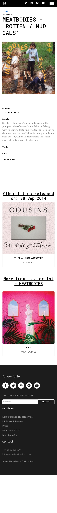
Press (5, 425)
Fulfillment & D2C (11, 430)
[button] (49, 234)
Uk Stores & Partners (12, 421)
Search (46, 402)
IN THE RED (8, 14)
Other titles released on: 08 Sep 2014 (28, 196)
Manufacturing (9, 435)
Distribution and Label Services (17, 416)
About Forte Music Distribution (18, 461)
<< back (5, 11)
